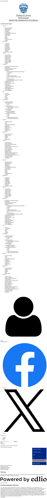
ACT (8, 116)
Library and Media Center (9, 83)
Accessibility (2, 496)
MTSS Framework (8, 39)
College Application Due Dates (13, 118)
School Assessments (8, 102)
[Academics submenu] (3, 65)
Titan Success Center (9, 51)
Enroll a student (8, 145)
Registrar (6, 50)
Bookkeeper (7, 45)
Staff (6, 96)
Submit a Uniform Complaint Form (11, 152)
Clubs (6, 123)
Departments (7, 67)
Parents (6, 136)
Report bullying (8, 150)
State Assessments (8, 109)
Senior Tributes (8, 129)
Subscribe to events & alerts (10, 153)
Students (6, 137)
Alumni (6, 40)
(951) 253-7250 (6, 468)
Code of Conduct (8, 60)
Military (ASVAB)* (11, 112)
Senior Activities (8, 127)
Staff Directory (7, 32)
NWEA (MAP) (10, 107)
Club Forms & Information (10, 124)
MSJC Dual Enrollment (9, 88)
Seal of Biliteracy (8, 89)
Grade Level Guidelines (9, 86)
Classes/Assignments (9, 69)
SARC (6, 37)
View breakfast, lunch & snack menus (12, 154)
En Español (2, 443)
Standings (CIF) (8, 62)
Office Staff (7, 49)
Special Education (10, 78)
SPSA (6, 36)
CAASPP (9, 110)
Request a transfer (8, 151)
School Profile (7, 34)
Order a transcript (8, 148)
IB (7, 77)
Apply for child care (8, 143)
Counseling (7, 46)
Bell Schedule (7, 29)
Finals (8, 103)
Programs (6, 70)
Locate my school (8, 147)
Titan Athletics (7, 54)
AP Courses (9, 72)
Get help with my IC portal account (11, 146)
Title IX (6, 38)
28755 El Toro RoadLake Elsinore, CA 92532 (5, 467)
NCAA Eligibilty (8, 61)
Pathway (6, 98)
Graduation (7, 126)
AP (8, 104)
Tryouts (6, 63)
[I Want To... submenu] (3, 141)
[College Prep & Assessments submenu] (16, 113)
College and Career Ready (10, 111)
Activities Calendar (8, 121)
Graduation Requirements (9, 80)
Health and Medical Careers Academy (14, 76)
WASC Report (7, 35)
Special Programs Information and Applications (15, 71)
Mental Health (7, 48)
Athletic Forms (7, 191)
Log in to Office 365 (8, 133)
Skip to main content (4, 0)
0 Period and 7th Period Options (11, 68)
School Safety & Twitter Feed (10, 33)
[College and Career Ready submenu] (15, 111)
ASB (6, 122)
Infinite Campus (8, 135)
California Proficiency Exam (12, 117)
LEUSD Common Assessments (13, 106)
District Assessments (8, 105)
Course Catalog (8, 85)
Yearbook (7, 128)
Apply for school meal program (10, 144)
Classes (6, 97)
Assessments (2, 445)
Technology (7, 84)
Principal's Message (8, 27)
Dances (6, 130)
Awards (6, 95)
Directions (7, 165)
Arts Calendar (7, 94)
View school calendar (9, 155)
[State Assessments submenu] (12, 109)
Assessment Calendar (9, 101)
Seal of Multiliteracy (8, 90)
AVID (8, 73)
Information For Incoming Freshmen (11, 66)
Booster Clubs (7, 59)
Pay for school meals (9, 149)
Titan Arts (7, 93)
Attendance (7, 44)
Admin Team (7, 43)
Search (1, 441)
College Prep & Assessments (10, 113)
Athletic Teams (7, 58)
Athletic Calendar (8, 55)
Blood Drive (7, 125)
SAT (8, 115)
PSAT (8, 114)
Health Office (7, 47)
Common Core (7, 81)
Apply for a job (8, 142)
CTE (8, 74)
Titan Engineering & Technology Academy (15, 79)
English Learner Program (11, 75)
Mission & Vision (8, 28)
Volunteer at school (8, 156)
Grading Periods (8, 87)
